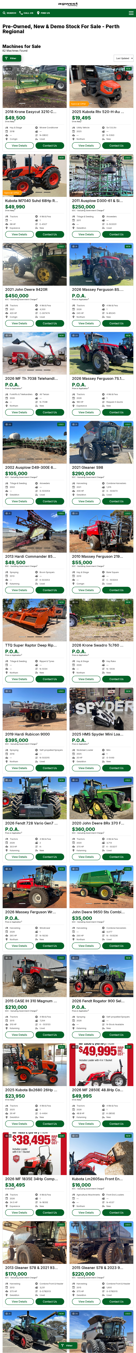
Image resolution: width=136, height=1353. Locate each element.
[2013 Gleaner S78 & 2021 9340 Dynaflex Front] (35, 1242)
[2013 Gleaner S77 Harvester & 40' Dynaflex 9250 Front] (101, 1331)
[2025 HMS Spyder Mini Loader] (101, 709)
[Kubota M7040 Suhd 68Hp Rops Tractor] (35, 175)
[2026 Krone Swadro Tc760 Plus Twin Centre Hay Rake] (101, 620)
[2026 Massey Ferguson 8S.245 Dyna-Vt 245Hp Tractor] (101, 264)
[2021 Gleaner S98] (101, 442)
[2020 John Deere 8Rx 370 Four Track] (101, 798)
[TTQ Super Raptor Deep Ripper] (35, 620)
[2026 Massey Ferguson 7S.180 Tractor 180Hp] (101, 353)
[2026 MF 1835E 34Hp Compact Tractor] (35, 1153)
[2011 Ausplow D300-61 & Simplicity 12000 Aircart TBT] (101, 175)
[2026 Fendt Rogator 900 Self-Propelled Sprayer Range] (101, 975)
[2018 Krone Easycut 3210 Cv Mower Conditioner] (35, 86)
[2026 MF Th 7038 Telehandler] (35, 353)
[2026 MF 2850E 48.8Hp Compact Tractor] (101, 1064)
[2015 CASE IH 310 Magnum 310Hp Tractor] (35, 975)
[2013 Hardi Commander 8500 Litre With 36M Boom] (35, 531)
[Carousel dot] (22, 103)
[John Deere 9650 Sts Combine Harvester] (101, 886)
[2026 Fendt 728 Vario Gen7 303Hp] (35, 798)
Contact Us (50, 145)
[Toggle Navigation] (131, 13)
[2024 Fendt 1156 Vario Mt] (35, 1331)
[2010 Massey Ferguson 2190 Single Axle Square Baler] (101, 531)
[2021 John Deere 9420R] (35, 264)
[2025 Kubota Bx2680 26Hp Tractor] (35, 1064)
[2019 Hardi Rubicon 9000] (35, 709)
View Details (19, 145)
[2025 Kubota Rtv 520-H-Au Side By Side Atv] (101, 86)
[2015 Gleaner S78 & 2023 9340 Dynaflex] (101, 1242)
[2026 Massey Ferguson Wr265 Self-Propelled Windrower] (35, 886)
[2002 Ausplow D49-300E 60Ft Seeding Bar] (35, 442)
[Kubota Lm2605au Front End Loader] (101, 1153)
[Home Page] (68, 4)
